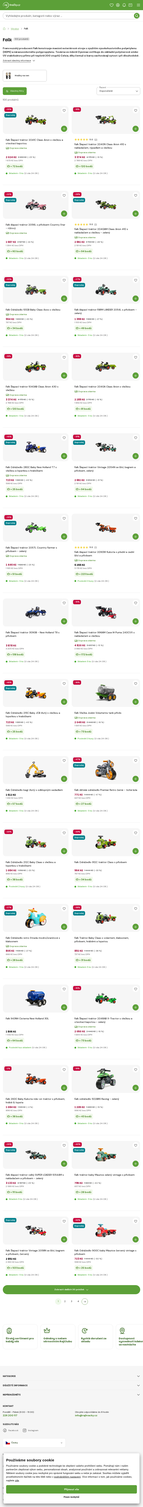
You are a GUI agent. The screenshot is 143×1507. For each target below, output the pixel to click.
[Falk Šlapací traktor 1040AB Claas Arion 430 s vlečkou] (35, 366)
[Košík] (130, 5)
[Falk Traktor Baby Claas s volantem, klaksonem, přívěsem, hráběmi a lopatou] (105, 917)
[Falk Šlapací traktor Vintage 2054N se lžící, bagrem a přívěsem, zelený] (105, 447)
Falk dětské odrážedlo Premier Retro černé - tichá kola (105, 790)
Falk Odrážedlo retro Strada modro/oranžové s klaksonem (33, 939)
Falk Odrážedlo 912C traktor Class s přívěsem (100, 862)
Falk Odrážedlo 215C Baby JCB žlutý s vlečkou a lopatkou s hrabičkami (33, 714)
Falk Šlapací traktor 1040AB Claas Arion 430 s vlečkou (32, 388)
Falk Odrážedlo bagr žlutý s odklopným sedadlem (34, 790)
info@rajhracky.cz (86, 1415)
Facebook (13, 1430)
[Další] (85, 1301)
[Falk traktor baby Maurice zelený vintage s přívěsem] (105, 1154)
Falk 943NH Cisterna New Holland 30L (27, 1018)
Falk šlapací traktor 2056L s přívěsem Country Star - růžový (35, 226)
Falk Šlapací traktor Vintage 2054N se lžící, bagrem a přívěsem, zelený (105, 469)
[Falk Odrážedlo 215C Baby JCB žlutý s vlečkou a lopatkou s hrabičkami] (35, 692)
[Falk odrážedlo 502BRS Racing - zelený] (105, 1078)
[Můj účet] (118, 5)
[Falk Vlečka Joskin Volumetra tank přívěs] (105, 692)
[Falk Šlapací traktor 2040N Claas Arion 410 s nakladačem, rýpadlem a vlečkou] (105, 119)
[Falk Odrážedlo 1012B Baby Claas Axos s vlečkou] (35, 289)
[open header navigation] (138, 5)
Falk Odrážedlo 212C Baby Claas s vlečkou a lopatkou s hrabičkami (31, 864)
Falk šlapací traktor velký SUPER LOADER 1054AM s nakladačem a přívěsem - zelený (35, 1176)
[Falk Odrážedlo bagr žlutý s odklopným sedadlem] (35, 770)
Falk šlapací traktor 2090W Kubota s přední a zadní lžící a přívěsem (104, 553)
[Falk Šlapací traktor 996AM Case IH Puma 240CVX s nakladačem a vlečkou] (105, 612)
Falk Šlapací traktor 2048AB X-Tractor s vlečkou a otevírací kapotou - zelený (103, 1020)
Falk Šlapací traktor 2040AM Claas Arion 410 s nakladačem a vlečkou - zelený (101, 230)
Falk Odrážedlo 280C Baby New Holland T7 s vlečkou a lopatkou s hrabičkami (31, 469)
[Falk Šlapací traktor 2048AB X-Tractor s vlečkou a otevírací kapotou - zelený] (105, 998)
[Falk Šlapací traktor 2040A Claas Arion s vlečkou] (105, 366)
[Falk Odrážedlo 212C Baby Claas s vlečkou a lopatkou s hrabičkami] (35, 842)
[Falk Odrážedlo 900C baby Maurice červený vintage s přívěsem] (105, 1230)
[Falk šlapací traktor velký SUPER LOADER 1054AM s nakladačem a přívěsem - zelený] (35, 1154)
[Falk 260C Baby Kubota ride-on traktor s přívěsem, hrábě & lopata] (35, 1078)
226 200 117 (10, 1415)
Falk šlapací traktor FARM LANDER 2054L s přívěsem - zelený (105, 311)
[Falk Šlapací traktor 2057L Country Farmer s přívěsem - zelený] (35, 527)
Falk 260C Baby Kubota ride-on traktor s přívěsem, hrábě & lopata (35, 1100)
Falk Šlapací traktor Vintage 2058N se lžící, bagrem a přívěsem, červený (35, 1252)
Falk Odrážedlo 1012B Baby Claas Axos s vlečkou (33, 309)
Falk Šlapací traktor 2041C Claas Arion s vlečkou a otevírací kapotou (34, 141)
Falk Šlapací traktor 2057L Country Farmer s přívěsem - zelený (31, 549)
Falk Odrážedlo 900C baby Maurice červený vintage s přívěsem (105, 1252)
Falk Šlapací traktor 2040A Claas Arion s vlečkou (102, 386)
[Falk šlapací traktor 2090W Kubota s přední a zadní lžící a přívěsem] (105, 527)
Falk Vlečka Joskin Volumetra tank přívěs (97, 712)
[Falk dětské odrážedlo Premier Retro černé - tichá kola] (105, 770)
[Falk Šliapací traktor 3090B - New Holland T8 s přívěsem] (35, 612)
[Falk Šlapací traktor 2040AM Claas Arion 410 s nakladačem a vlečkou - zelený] (105, 204)
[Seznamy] (111, 5)
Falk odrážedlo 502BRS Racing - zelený (96, 1098)
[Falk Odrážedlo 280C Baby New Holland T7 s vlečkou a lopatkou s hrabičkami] (35, 447)
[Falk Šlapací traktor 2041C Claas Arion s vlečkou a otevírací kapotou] (35, 119)
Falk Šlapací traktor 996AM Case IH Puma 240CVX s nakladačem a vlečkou (104, 634)
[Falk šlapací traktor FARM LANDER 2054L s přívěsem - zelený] (105, 289)
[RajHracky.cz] (4, 28)
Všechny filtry (17, 91)
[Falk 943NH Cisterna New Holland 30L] (35, 998)
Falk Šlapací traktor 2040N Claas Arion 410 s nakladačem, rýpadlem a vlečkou (100, 146)
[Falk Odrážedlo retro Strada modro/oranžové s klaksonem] (35, 917)
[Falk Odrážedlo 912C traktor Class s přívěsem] (105, 842)
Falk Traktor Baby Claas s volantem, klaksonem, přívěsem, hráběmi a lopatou (101, 939)
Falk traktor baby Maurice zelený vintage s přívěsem (104, 1174)
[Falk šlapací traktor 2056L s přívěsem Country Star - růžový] (35, 204)
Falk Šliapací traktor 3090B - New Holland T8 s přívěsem (32, 634)
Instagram (33, 1430)
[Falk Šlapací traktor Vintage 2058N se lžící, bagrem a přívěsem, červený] (35, 1230)
